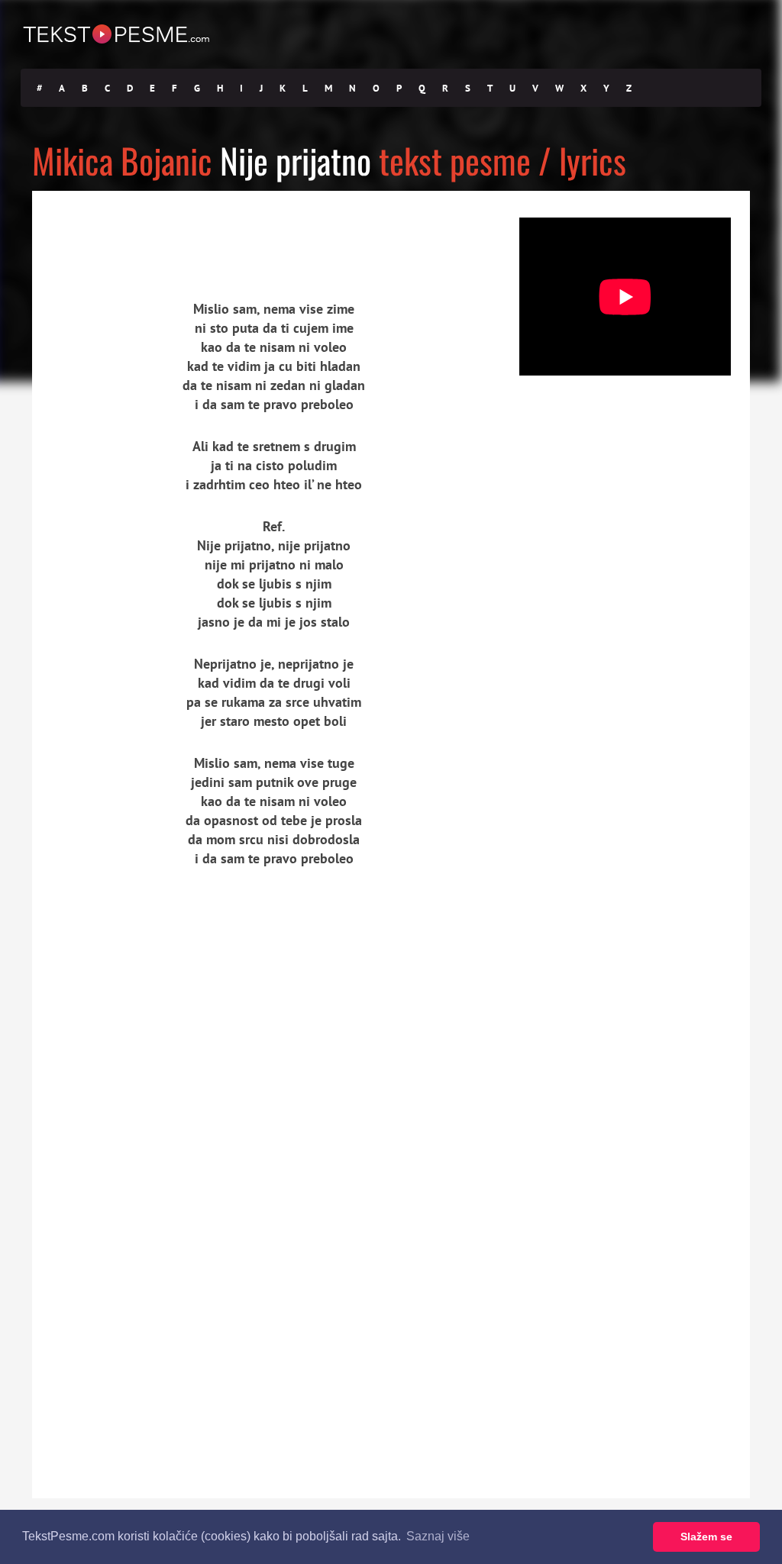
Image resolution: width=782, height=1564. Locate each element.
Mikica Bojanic (122, 159)
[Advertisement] (173, 233)
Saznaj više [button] (438, 1536)
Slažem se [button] (706, 1536)
